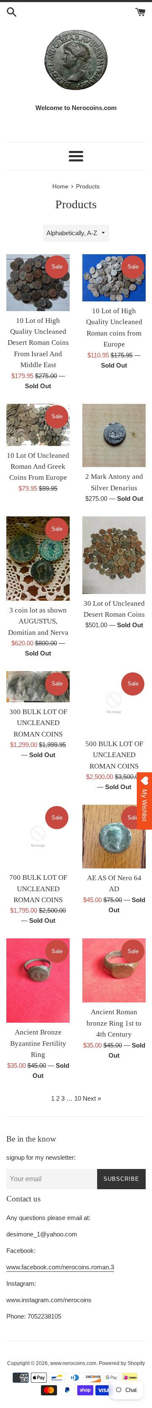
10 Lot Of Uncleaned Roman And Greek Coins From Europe (38, 466)
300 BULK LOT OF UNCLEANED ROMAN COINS (38, 723)
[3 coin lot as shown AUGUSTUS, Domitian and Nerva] (38, 558)
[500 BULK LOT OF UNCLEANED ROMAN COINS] (114, 702)
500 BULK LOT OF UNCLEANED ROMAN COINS (114, 755)
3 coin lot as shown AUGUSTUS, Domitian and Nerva (38, 621)
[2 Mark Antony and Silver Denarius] (114, 436)
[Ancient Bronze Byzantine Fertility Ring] (38, 980)
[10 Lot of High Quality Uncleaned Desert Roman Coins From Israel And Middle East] (38, 282)
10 (77, 1098)
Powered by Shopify (122, 1363)
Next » (92, 1098)
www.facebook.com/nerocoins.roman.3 (60, 1267)
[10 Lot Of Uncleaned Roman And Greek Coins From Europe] (38, 425)
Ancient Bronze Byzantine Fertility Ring (38, 1043)
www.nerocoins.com (73, 1363)
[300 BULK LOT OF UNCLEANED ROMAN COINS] (38, 686)
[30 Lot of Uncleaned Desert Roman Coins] (114, 555)
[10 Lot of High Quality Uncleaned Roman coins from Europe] (114, 278)
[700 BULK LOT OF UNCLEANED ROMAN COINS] (38, 836)
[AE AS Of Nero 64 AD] (114, 836)
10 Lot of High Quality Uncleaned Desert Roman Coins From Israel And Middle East (38, 343)
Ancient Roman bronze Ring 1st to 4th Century (114, 1023)
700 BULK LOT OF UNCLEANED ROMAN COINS (38, 888)
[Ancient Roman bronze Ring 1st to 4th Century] (114, 970)
